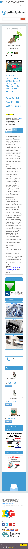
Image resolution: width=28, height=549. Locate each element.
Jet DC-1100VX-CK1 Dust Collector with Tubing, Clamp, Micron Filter (14, 398)
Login (4, 5)
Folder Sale (14, 319)
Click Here (20, 118)
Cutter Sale (14, 335)
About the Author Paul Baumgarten (8, 503)
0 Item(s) (8, 5)
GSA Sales (8, 1)
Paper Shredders (12, 28)
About (12, 1)
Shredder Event (14, 303)
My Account (22, 5)
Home (3, 1)
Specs (15, 129)
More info (11, 547)
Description (8, 129)
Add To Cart (9, 404)
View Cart (12, 7)
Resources (8, 131)
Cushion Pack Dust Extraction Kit (14, 415)
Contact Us (17, 5)
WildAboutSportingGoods (19, 1)
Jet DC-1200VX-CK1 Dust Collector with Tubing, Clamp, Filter (14, 379)
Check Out (17, 7)
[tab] (9, 129)
